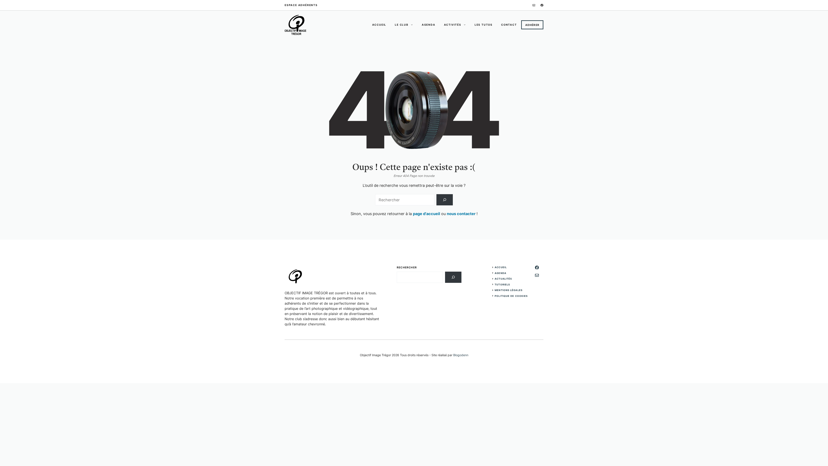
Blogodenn (460, 355)
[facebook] (542, 5)
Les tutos (483, 24)
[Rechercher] (444, 199)
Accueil (379, 24)
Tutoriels (502, 284)
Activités (452, 24)
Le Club (401, 24)
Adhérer (532, 25)
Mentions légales (508, 290)
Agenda (428, 24)
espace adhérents (301, 5)
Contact (509, 24)
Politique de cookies (511, 296)
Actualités (503, 278)
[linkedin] (534, 5)
